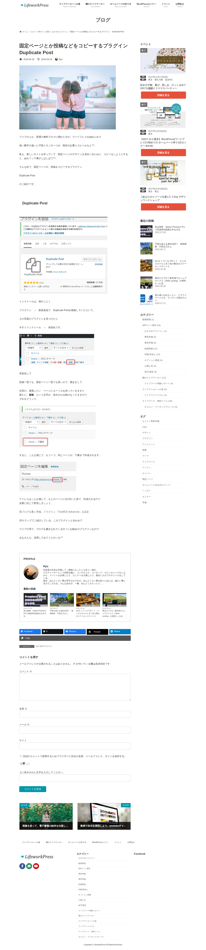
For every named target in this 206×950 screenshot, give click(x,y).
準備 (144, 502)
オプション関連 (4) (153, 360)
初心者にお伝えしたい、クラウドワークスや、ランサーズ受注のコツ (171, 298)
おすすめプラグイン (44, 646)
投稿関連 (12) (150, 348)
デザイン (146, 432)
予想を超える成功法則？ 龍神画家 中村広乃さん (61, 612)
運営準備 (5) (150, 343)
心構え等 (82, 900)
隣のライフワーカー (66, 605)
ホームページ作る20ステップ (156, 485)
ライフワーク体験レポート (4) (158, 383)
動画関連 (44, 605)
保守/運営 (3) (150, 372)
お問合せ (131, 842)
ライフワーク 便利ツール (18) (157, 401)
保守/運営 (82, 905)
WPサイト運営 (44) (151, 325)
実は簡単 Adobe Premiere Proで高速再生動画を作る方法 (35, 613)
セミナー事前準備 (150, 421)
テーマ (145, 456)
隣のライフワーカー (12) (154, 378)
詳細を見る (163, 95)
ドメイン (146, 467)
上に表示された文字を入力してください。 (42, 772)
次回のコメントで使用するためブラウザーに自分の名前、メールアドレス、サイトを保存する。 (75, 756)
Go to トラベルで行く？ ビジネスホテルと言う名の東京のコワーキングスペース (88, 613)
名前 (23, 708)
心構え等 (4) (150, 366)
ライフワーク (148, 462)
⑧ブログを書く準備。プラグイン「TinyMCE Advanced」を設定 (54, 511)
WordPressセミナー (100, 842)
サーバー (146, 473)
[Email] (29, 866)
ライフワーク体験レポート (89, 911)
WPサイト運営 (84, 869)
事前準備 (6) (150, 337)
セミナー (146, 496)
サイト (23, 740)
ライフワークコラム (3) (155, 395)
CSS (144, 427)
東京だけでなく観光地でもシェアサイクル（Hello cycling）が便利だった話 (114, 613)
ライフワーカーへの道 (31, 842)
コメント (25, 671)
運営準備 (82, 879)
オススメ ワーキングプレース (91, 937)
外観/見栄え (83, 890)
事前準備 (82, 874)
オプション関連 (84, 895)
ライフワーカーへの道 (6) (154, 389)
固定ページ (147, 479)
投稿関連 (82, 884)
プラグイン (147, 438)
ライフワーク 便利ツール (90, 605)
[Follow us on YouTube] (36, 866)
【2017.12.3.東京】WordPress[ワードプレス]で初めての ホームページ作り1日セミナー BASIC (163, 142)
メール (24, 724)
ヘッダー (146, 491)
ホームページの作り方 (77, 842)
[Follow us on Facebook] (22, 866)
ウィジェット (148, 444)
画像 (144, 450)
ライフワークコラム (86, 926)
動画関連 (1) (148, 319)
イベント (118, 842)
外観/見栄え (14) (152, 354)
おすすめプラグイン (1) (155, 331)
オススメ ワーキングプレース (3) (160, 407)
